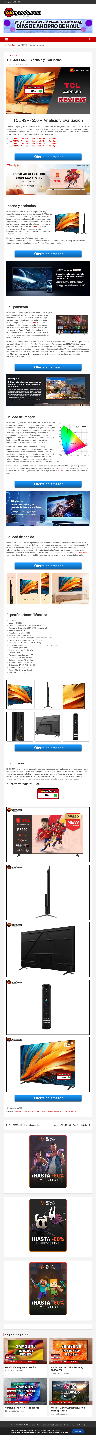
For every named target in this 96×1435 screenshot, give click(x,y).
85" (7, 1362)
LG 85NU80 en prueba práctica (20, 1367)
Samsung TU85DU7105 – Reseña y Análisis (70, 1125)
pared (35, 226)
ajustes (65, 1432)
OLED (70, 1402)
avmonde (23, 64)
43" (7, 56)
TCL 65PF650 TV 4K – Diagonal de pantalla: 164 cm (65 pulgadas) (34, 146)
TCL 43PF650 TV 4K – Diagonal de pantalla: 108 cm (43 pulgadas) (34, 138)
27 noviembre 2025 (58, 1414)
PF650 (44, 1111)
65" (52, 1362)
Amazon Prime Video (28, 323)
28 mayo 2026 (56, 1373)
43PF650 (17, 1111)
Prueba (50, 1111)
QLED (66, 1362)
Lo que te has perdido (16, 1334)
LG (25, 1362)
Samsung (73, 1362)
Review (56, 1111)
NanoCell (31, 1362)
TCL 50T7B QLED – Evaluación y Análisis (24, 1125)
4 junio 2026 (9, 1370)
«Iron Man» (59, 471)
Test (72, 1111)
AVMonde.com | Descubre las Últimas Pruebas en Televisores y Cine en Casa (53, 1425)
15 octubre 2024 (12, 64)
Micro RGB (14, 1402)
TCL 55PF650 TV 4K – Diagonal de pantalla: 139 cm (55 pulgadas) (34, 143)
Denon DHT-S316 (80, 553)
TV (76, 1111)
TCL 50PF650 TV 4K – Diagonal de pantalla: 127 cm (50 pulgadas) (34, 141)
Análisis (13, 56)
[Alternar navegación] (7, 39)
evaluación (32, 1111)
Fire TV (39, 1111)
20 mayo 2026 (10, 1411)
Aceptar (78, 1431)
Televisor (67, 1111)
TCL (61, 1111)
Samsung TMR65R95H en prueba (22, 1407)
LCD (20, 1362)
